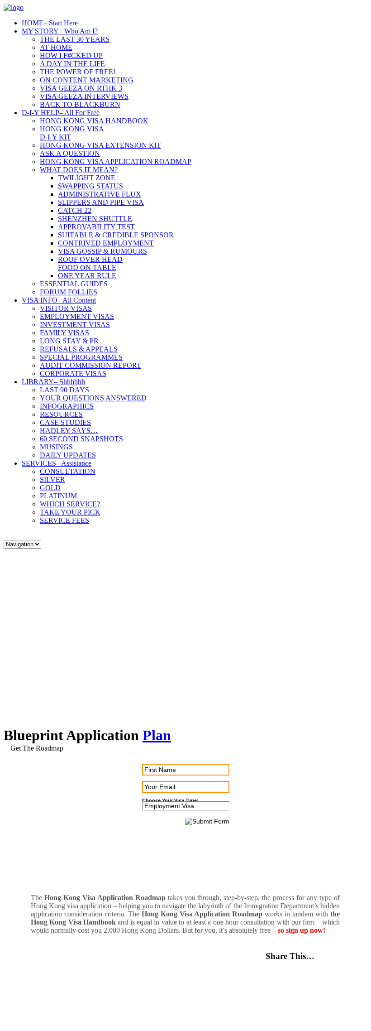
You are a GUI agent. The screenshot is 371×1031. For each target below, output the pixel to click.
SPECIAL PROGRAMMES (81, 357)
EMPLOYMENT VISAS (77, 316)
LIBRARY (53, 381)
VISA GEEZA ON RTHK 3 (81, 88)
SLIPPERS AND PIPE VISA (101, 202)
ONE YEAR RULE (87, 275)
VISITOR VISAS (66, 308)
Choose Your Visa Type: (170, 800)
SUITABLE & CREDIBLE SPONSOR (116, 235)
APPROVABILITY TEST (96, 227)
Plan (157, 735)
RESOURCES (61, 414)
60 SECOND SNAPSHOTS (81, 439)
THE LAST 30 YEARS (74, 39)
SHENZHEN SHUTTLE (95, 218)
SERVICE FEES (64, 520)
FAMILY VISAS (64, 333)
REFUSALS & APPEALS (79, 349)
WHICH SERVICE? (70, 504)
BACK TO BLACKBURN (80, 104)
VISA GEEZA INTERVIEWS (84, 96)
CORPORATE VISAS (73, 373)
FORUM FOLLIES (68, 292)
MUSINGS (56, 447)
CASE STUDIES (65, 422)
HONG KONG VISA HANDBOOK (94, 121)
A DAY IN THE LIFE (72, 63)
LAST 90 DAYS (64, 390)
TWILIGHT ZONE (86, 178)
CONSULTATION (67, 471)
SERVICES (56, 463)
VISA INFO (59, 300)
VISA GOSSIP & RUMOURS (102, 251)
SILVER (52, 479)
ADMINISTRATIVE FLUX (99, 194)
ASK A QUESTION (70, 153)
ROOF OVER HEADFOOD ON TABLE (90, 263)
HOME (50, 23)
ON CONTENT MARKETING (86, 80)
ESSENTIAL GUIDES (74, 284)
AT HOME (56, 47)
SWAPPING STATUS (90, 186)
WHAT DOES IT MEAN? (79, 169)
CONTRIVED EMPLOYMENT (106, 243)
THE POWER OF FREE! (77, 72)
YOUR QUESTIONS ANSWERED (93, 398)
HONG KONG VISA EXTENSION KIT (100, 145)
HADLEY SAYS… (69, 430)
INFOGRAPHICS (67, 406)
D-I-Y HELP (61, 112)
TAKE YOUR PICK (70, 512)
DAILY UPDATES (68, 455)
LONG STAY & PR (69, 341)
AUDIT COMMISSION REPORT (90, 365)
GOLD (50, 487)
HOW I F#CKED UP (71, 55)
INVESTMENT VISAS (75, 324)
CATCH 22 (74, 210)
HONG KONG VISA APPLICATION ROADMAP (115, 161)
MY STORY (60, 31)
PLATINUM (58, 496)
